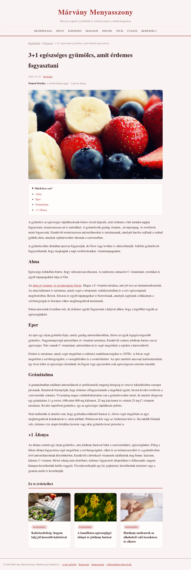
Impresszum (97, 564)
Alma (38, 194)
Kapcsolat (84, 564)
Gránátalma (41, 204)
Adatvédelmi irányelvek (119, 564)
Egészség (75, 30)
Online (107, 30)
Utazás (132, 30)
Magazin (92, 30)
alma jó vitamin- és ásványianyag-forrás (57, 285)
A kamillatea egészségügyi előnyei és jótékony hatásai (94, 534)
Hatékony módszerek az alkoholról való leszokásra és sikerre (140, 536)
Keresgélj (149, 30)
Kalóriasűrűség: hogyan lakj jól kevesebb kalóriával (49, 534)
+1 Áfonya (41, 210)
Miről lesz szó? (43, 188)
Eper (38, 199)
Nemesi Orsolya (37, 83)
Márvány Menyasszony (95, 12)
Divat (60, 30)
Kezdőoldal (43, 30)
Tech (119, 30)
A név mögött (69, 564)
